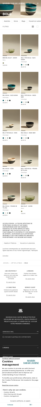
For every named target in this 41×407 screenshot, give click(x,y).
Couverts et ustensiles (27, 243)
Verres (16, 21)
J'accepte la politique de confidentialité (17, 337)
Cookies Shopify (9, 392)
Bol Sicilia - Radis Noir (28, 133)
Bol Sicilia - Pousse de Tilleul (10, 207)
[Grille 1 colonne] (37, 27)
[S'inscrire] (37, 332)
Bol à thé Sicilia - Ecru (10, 133)
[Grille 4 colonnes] (33, 27)
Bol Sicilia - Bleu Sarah (10, 95)
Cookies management (11, 396)
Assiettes (7, 21)
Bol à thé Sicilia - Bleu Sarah (28, 58)
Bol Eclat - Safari (26, 206)
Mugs (23, 21)
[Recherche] (30, 3)
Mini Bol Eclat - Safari (10, 58)
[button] (38, 3)
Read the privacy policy (10, 385)
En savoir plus (10, 282)
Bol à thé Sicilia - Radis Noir (28, 96)
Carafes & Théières (10, 243)
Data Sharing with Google (13, 394)
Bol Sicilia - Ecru (8, 168)
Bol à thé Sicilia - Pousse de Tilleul (29, 169)
